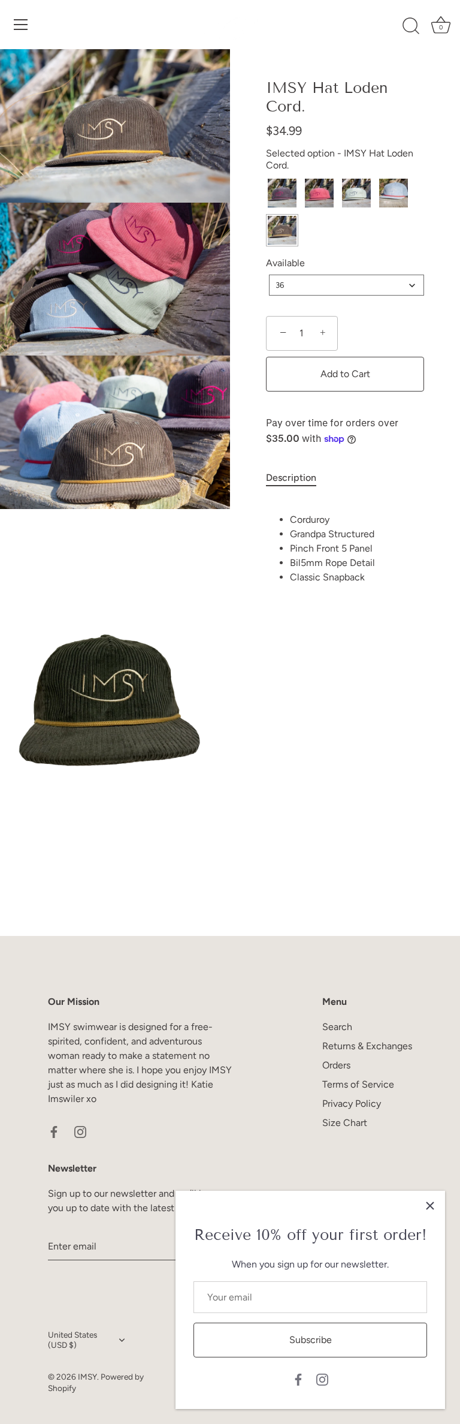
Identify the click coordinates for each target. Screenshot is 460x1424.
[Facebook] (298, 1378)
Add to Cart (345, 374)
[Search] (411, 26)
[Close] (430, 1206)
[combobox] (346, 285)
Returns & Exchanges (367, 1046)
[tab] (297, 478)
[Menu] (21, 24)
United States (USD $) (72, 1340)
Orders (336, 1065)
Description (291, 477)
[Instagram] (322, 1378)
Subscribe (310, 1339)
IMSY (87, 1376)
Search (337, 1026)
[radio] (282, 193)
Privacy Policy (351, 1103)
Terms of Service (358, 1084)
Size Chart (344, 1122)
